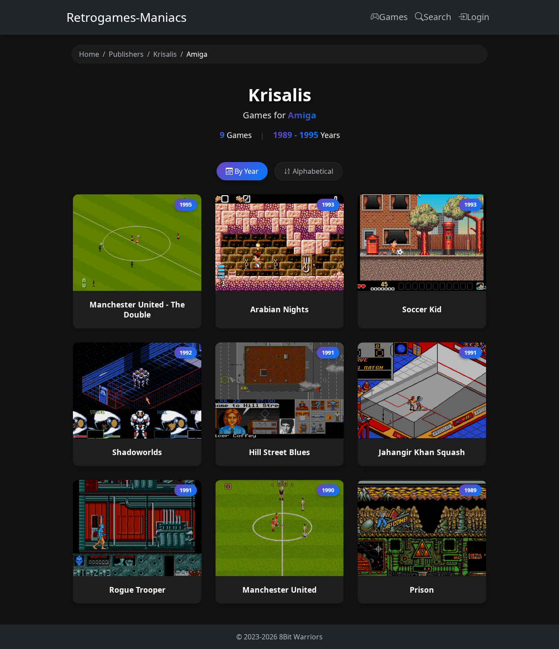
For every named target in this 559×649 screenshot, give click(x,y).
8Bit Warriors (301, 637)
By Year (246, 171)
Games (393, 17)
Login (478, 17)
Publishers (126, 54)
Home (89, 54)
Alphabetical (312, 171)
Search (437, 17)
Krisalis (165, 54)
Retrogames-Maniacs (126, 17)
